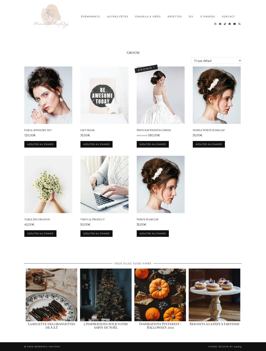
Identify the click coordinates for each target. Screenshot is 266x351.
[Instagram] (215, 24)
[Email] (234, 24)
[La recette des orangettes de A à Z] (51, 295)
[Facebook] (230, 24)
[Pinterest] (220, 24)
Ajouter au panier (40, 144)
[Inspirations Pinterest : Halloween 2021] (160, 295)
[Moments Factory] (50, 20)
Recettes (175, 16)
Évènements (90, 16)
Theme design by (225, 346)
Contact (228, 16)
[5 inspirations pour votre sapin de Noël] (106, 295)
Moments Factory (47, 346)
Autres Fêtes (117, 16)
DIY (191, 16)
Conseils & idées (148, 16)
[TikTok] (225, 24)
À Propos (208, 16)
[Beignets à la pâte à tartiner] (214, 295)
